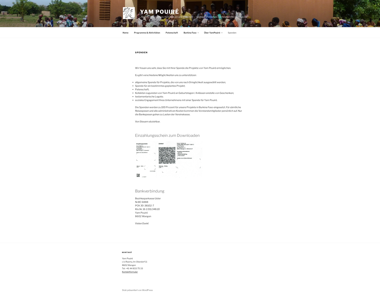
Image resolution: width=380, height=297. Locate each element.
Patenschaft (172, 32)
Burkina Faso (190, 32)
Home (125, 32)
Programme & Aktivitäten (147, 32)
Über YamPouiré (212, 32)
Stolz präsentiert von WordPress (137, 290)
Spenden (232, 32)
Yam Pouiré (159, 11)
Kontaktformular (130, 272)
